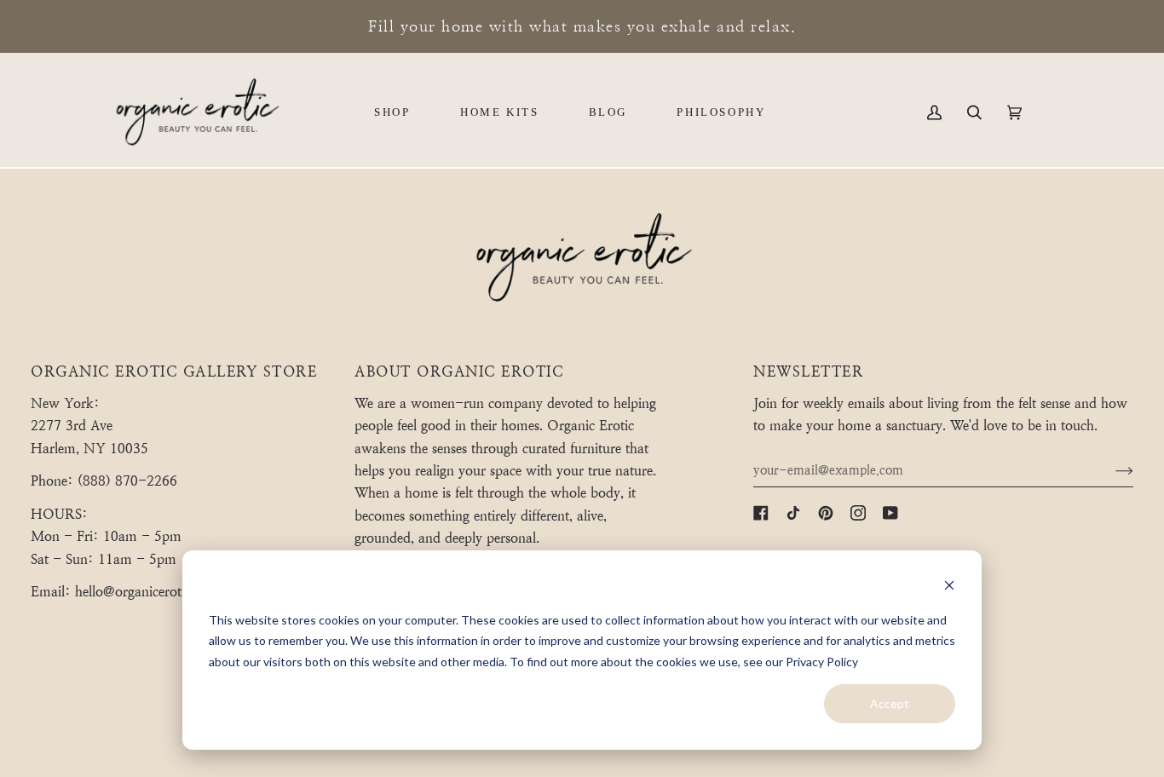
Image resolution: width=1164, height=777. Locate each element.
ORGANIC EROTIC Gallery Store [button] (174, 372)
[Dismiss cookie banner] (949, 587)
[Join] (1110, 470)
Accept (889, 703)
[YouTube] (890, 513)
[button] (392, 113)
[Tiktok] (793, 513)
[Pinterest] (825, 513)
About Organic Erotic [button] (458, 372)
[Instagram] (858, 513)
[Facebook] (761, 513)
